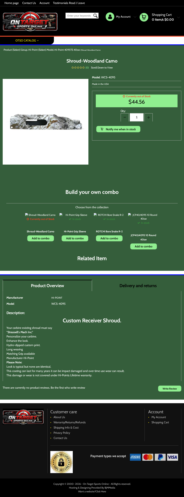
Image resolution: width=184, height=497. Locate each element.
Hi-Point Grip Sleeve (75, 231)
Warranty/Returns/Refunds (70, 422)
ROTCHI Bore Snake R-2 (109, 231)
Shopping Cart (160, 422)
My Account (158, 417)
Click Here (101, 491)
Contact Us (29, 3)
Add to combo (40, 238)
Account (44, 3)
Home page (11, 3)
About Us (59, 417)
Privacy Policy (62, 432)
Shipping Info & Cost (66, 427)
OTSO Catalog (25, 40)
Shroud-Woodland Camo (40, 231)
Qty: (123, 111)
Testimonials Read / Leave (69, 3)
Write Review (170, 388)
